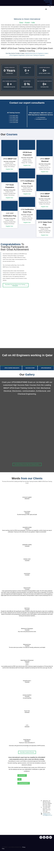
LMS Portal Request (48, 0)
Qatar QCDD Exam (20, 804)
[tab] (11, 368)
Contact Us (49, 4)
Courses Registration (33, 803)
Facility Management (20, 812)
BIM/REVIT (18, 810)
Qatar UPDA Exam (20, 802)
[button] (1, 428)
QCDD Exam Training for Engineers (35, 55)
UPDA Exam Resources (32, 806)
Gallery (30, 811)
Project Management (20, 800)
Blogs (51, 3)
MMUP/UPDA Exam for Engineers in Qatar (36, 53)
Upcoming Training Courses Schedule (33, 801)
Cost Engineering (19, 806)
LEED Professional (20, 808)
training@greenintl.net (47, 815)
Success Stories (48, 2)
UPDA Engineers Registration (17, 55)
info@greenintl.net (46, 813)
